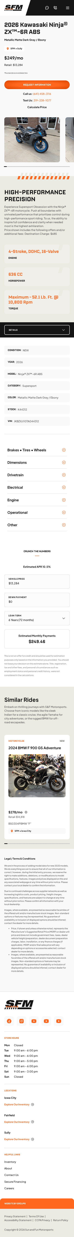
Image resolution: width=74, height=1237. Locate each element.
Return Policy (60, 1220)
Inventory (10, 1161)
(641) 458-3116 (42, 93)
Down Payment (17, 597)
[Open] (68, 8)
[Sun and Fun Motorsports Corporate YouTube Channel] (34, 1021)
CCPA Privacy (42, 1220)
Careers (9, 1188)
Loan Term (15, 616)
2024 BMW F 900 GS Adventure (34, 748)
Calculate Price (37, 107)
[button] (37, 450)
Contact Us (11, 1174)
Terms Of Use (36, 1216)
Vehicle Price (16, 579)
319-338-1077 (42, 100)
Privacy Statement (15, 1216)
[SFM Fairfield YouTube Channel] (46, 1021)
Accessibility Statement (18, 1220)
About (8, 1168)
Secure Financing (15, 1181)
